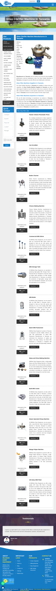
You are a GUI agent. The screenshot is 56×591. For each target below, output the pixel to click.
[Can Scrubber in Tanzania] (22, 153)
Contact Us (20, 568)
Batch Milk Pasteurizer (7, 79)
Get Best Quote (22, 139)
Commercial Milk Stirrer (8, 70)
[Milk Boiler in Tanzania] (22, 305)
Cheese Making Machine (7, 66)
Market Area (20, 573)
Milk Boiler (6, 75)
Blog (18, 566)
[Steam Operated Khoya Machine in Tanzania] (22, 427)
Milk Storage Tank (8, 73)
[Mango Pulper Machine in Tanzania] (22, 457)
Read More (33, 134)
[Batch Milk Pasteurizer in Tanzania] (22, 336)
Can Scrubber (7, 56)
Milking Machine (8, 46)
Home (18, 561)
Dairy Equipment (8, 49)
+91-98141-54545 (49, 576)
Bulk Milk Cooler (8, 86)
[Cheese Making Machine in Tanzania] (22, 214)
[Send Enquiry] (3, 588)
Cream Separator (6, 42)
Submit (6, 145)
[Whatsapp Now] (3, 583)
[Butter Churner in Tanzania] (22, 184)
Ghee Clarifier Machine (7, 59)
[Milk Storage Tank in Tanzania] (22, 275)
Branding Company (24, 590)
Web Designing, (37, 589)
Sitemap (19, 570)
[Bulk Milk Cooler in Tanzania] (22, 397)
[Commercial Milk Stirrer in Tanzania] (22, 244)
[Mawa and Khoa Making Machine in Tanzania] (22, 366)
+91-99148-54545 (49, 579)
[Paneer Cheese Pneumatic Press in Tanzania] (22, 123)
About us (19, 563)
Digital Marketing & (46, 589)
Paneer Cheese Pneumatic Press (8, 52)
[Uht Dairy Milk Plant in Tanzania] (22, 488)
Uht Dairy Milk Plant (7, 98)
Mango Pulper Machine (7, 94)
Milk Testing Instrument (6, 102)
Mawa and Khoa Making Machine (7, 83)
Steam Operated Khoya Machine (8, 90)
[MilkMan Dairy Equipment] (7, 4)
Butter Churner (8, 62)
